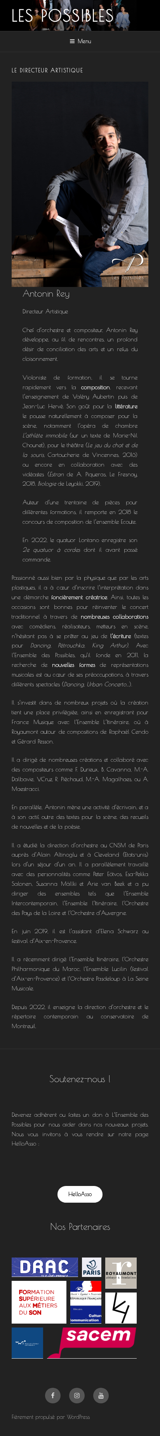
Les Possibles (63, 15)
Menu (84, 41)
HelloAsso (80, 1194)
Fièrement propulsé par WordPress (51, 1417)
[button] (45, 1267)
